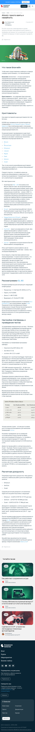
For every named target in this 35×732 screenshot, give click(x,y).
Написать (4, 695)
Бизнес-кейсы (6, 661)
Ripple (6, 154)
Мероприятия (6, 657)
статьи (12, 430)
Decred (6, 242)
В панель (24, 6)
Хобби (6, 566)
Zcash (6, 162)
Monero (6, 159)
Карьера (17, 713)
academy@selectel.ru (6, 689)
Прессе (4, 709)
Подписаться (5, 679)
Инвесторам (5, 706)
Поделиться (7, 39)
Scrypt (6, 209)
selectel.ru (6, 718)
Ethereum (7, 148)
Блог (3, 651)
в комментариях (5, 691)
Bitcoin (6, 142)
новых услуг (24, 542)
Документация (19, 709)
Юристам (4, 713)
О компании (18, 706)
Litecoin (6, 151)
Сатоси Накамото (16, 124)
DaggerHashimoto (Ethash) (12, 217)
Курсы (3, 654)
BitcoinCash (7, 145)
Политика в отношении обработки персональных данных (16, 729)
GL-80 (21, 280)
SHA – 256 (16, 185)
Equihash (7, 229)
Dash (5, 156)
